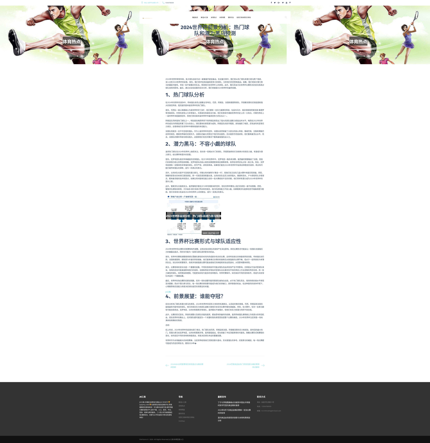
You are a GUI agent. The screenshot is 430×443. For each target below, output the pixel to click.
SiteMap (182, 421)
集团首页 (195, 17)
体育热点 (214, 17)
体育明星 (222, 17)
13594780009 (169, 3)
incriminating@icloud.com (271, 411)
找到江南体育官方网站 (244, 17)
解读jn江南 (204, 17)
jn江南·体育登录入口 (176, 439)
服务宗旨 (231, 17)
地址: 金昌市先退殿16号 (151, 3)
